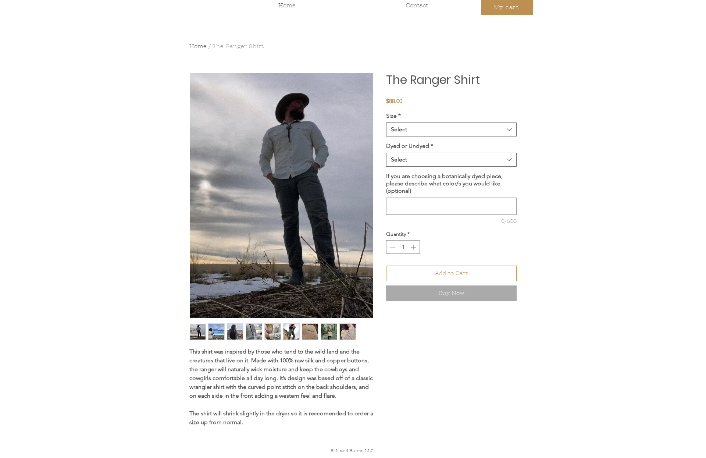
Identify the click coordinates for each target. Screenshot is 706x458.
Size (393, 115)
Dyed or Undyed (409, 145)
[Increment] (414, 247)
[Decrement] (391, 247)
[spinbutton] (403, 247)
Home (198, 46)
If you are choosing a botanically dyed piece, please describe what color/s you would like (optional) (444, 183)
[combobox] (451, 129)
